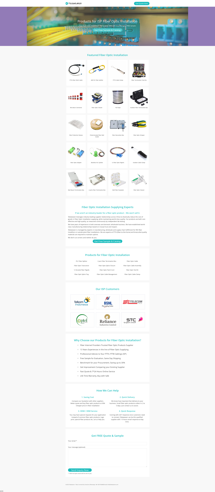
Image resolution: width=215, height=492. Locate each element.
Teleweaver (72, 484)
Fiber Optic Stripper (139, 135)
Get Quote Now (142, 3)
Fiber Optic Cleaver (97, 107)
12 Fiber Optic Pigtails (118, 162)
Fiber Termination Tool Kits (139, 80)
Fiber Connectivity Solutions (83, 484)
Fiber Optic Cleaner (139, 190)
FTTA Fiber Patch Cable (76, 80)
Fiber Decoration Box (118, 135)
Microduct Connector (76, 107)
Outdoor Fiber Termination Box (139, 107)
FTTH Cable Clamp (118, 80)
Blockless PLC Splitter (97, 162)
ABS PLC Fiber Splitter (97, 80)
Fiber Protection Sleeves (76, 135)
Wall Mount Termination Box (76, 190)
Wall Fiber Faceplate (118, 190)
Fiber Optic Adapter (76, 162)
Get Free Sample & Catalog (107, 30)
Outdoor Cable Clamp (139, 162)
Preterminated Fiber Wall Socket (97, 136)
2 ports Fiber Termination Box (97, 190)
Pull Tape (118, 107)
